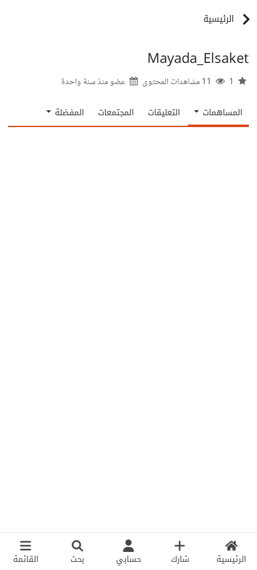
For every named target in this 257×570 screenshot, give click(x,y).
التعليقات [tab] (164, 112)
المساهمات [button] (221, 112)
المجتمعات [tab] (116, 112)
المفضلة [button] (68, 112)
